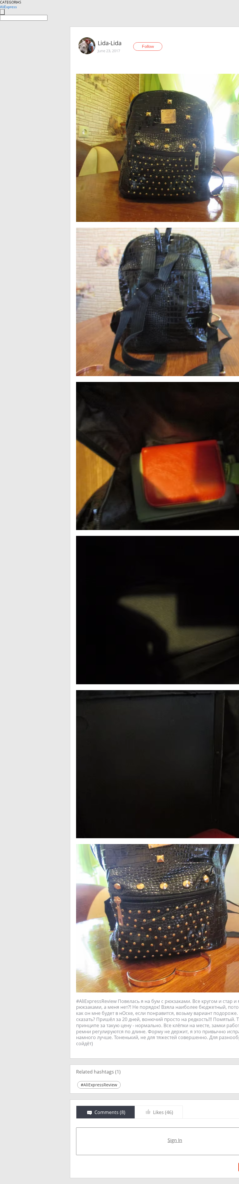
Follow (148, 46)
